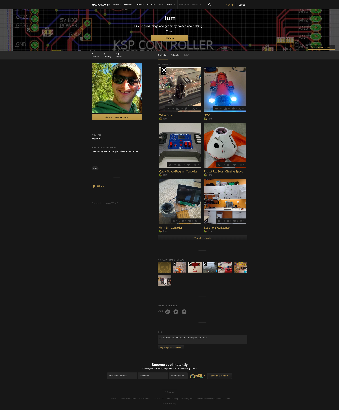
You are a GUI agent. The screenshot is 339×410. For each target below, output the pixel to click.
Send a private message (321, 47)
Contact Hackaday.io (128, 398)
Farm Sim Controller (170, 227)
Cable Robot (166, 115)
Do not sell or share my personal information (213, 398)
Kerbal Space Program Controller (178, 171)
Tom (165, 118)
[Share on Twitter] (176, 310)
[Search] (209, 4)
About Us (113, 398)
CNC (95, 168)
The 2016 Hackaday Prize (174, 264)
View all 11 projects (202, 238)
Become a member (219, 375)
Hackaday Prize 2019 (163, 71)
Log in (242, 4)
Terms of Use (159, 398)
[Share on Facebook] (184, 310)
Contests (140, 4)
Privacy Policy (172, 398)
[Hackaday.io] (101, 4)
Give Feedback (144, 398)
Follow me (169, 37)
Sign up (229, 4)
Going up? (170, 392)
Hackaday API (187, 398)
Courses (151, 4)
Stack (161, 4)
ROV (207, 115)
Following (176, 55)
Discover (128, 4)
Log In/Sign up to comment (170, 347)
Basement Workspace (216, 227)
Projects (117, 4)
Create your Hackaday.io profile (157, 368)
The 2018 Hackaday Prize (190, 264)
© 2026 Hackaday (169, 403)
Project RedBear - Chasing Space (223, 171)
